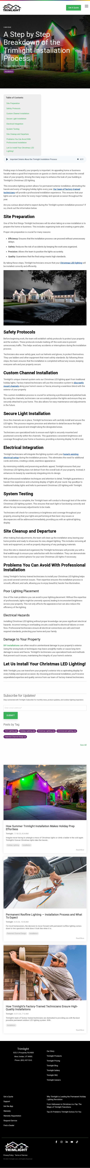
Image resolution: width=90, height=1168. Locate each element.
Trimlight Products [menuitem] (54, 1056)
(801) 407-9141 (26, 1060)
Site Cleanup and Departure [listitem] (17, 134)
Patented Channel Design (15, 737)
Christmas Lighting (46, 731)
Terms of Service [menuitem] (21, 1155)
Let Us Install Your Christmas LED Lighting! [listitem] (20, 149)
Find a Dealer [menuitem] (9, 1125)
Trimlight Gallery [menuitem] (53, 1070)
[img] (78, 159)
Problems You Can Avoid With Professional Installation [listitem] (18, 141)
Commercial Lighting (67, 731)
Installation (9, 72)
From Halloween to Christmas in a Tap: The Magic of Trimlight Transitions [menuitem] (64, 1105)
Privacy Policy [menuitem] (9, 1155)
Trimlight (7, 66)
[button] (86, 6)
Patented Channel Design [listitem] (16, 933)
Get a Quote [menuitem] (8, 1097)
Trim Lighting (11, 731)
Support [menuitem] (7, 1101)
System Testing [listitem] (12, 129)
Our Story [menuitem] (50, 1051)
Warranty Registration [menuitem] (12, 1116)
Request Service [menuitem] (10, 1121)
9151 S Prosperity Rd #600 (23, 1053)
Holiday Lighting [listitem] (13, 845)
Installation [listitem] (26, 845)
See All (83, 745)
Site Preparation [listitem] (13, 103)
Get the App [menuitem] (8, 1106)
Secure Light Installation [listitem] (16, 119)
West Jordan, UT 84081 (23, 1056)
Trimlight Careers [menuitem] (54, 1080)
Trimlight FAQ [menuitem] (52, 1075)
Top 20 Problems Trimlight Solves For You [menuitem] (64, 1112)
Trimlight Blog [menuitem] (52, 1065)
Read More (80, 850)
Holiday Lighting (27, 731)
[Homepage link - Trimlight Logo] (17, 1151)
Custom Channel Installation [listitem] (17, 113)
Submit (10, 715)
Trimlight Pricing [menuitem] (53, 1061)
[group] (45, 159)
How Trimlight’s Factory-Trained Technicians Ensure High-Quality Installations (42, 1008)
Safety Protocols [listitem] (13, 108)
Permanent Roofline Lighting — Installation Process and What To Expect (44, 916)
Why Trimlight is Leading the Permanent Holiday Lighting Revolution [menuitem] (66, 1098)
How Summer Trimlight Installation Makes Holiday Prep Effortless (40, 828)
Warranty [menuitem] (7, 1111)
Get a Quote (73, 8)
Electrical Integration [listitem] (14, 124)
